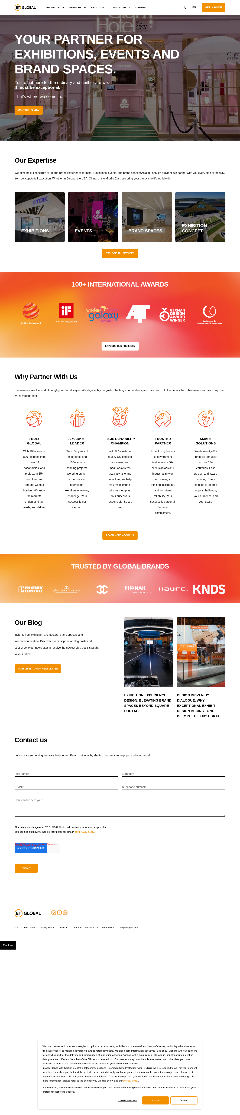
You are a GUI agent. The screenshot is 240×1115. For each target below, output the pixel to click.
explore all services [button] (120, 253)
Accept (156, 1100)
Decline (184, 1100)
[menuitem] (53, 7)
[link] (40, 217)
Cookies (8, 945)
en (194, 7)
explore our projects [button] (120, 346)
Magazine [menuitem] (119, 7)
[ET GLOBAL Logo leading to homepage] (28, 913)
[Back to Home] (25, 7)
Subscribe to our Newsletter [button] (38, 668)
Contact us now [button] (28, 110)
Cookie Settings (127, 1100)
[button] (23, 1108)
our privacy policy (84, 831)
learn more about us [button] (120, 535)
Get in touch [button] (213, 7)
